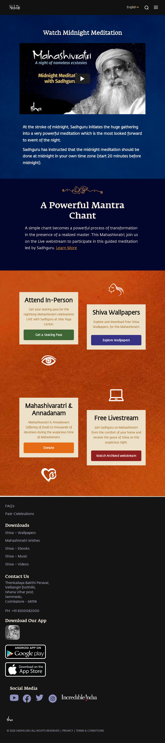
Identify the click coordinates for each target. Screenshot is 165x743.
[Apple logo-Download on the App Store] (82, 671)
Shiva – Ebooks (17, 548)
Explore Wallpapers (116, 340)
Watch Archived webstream (116, 456)
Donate (48, 448)
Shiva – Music (16, 556)
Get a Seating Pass (48, 335)
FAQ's (9, 506)
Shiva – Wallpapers (20, 532)
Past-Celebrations (19, 513)
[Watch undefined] (82, 79)
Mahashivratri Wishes (22, 540)
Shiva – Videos (17, 564)
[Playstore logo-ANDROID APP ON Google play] (82, 653)
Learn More (66, 247)
